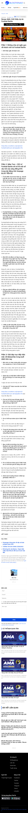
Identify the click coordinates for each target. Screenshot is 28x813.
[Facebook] (7, 564)
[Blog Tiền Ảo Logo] (14, 3)
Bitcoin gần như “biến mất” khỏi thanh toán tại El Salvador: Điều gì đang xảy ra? (13, 720)
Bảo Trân (11, 17)
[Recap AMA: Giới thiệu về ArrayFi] (14, 689)
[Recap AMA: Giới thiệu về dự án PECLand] (14, 665)
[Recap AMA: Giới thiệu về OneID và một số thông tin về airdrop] (14, 638)
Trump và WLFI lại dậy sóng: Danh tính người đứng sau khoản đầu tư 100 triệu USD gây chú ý (13, 714)
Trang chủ (3, 13)
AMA (7, 13)
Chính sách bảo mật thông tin (6, 809)
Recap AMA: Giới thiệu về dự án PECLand (12, 672)
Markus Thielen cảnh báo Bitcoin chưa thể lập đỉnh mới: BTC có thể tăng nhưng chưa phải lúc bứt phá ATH (13, 727)
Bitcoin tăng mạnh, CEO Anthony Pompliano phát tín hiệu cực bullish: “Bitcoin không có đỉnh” (14, 742)
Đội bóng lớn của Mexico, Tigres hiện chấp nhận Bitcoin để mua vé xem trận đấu (14, 550)
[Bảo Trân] (14, 572)
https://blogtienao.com (14, 579)
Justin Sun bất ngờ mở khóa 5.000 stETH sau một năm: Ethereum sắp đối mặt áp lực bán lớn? (13, 735)
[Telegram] (13, 564)
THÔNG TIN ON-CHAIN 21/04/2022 (13, 546)
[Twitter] (10, 564)
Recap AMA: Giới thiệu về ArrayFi (10, 697)
